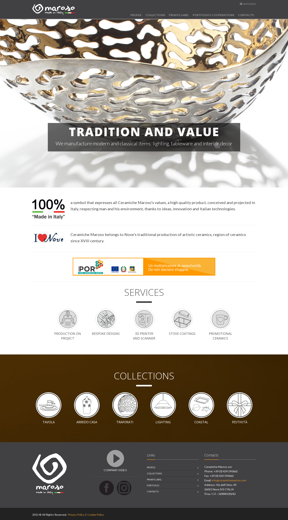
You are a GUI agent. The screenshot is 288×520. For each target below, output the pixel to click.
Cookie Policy (95, 514)
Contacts (246, 15)
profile (151, 467)
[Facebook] (106, 487)
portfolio (153, 485)
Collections (155, 15)
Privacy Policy (76, 514)
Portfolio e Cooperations (213, 15)
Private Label (179, 15)
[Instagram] (124, 487)
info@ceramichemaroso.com (229, 480)
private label (154, 479)
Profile (136, 15)
